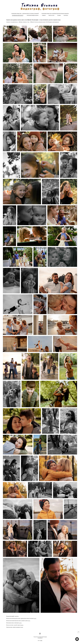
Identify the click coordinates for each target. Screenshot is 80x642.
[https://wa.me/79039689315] (40, 633)
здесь (35, 618)
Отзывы (59, 15)
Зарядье (21, 625)
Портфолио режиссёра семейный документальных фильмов (55, 13)
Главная (44, 15)
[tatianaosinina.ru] (40, 6)
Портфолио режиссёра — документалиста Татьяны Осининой (25, 13)
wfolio (41, 640)
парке (22, 627)
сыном (20, 622)
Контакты (66, 15)
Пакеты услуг (51, 15)
